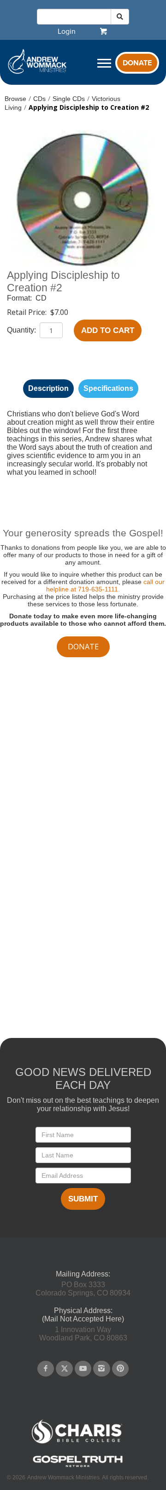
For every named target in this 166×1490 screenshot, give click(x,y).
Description (48, 388)
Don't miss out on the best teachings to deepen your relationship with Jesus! (83, 1104)
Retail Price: (27, 312)
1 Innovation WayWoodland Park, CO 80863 (83, 1334)
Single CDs (69, 98)
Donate (137, 63)
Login (67, 31)
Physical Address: (83, 1310)
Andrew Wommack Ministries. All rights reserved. (87, 1477)
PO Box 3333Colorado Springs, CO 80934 (83, 1289)
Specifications (108, 388)
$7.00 (59, 312)
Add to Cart (107, 330)
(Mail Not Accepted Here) (83, 1319)
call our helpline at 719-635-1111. (105, 585)
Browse (15, 98)
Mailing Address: (83, 1274)
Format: (20, 298)
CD (41, 298)
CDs (39, 98)
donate (83, 646)
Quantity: (22, 330)
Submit (83, 1199)
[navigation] (67, 31)
